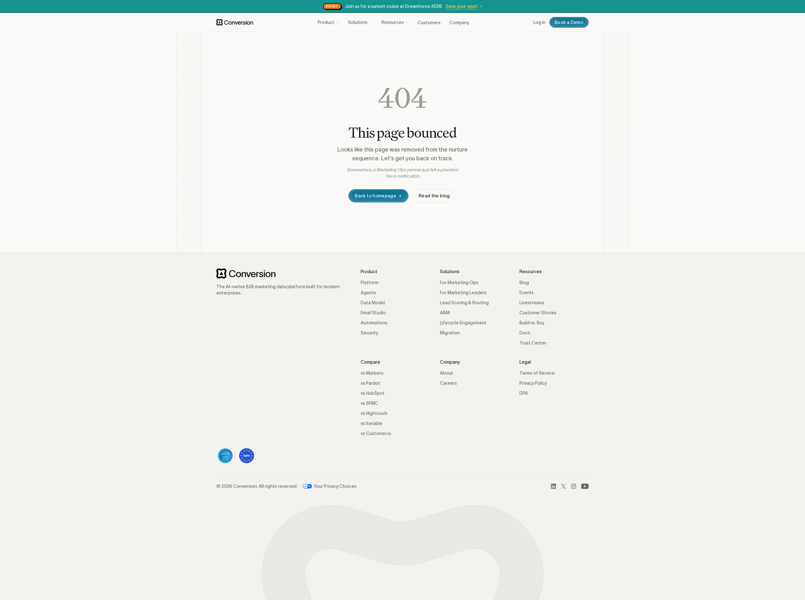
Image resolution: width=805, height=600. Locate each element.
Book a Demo (569, 22)
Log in (539, 22)
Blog (524, 282)
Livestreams (531, 302)
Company (459, 22)
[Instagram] (573, 486)
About (446, 373)
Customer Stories (537, 312)
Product (326, 22)
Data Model (373, 302)
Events (526, 292)
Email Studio (373, 312)
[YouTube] (585, 486)
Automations (374, 322)
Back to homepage (375, 195)
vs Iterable (371, 423)
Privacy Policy (533, 383)
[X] (563, 486)
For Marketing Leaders (463, 292)
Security (369, 332)
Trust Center (533, 342)
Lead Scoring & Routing (464, 302)
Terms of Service (537, 373)
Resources (392, 22)
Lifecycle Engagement (463, 322)
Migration (450, 332)
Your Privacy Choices (335, 486)
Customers (429, 22)
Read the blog (434, 195)
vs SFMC (369, 403)
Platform (369, 282)
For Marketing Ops (459, 282)
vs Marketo (372, 373)
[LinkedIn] (553, 486)
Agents (368, 292)
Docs (524, 332)
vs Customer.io (376, 433)
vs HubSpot (373, 393)
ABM (445, 312)
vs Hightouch (374, 413)
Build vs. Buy (531, 322)
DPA (523, 393)
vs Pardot (370, 383)
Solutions (358, 22)
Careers (448, 383)
